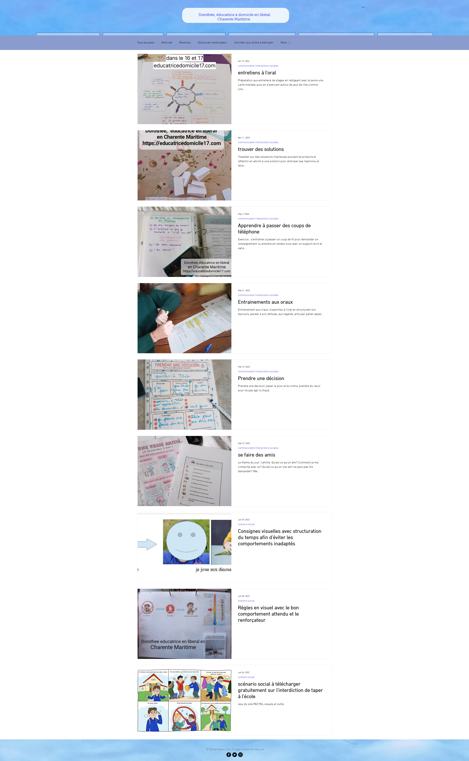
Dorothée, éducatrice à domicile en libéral (234, 15)
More (284, 42)
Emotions (185, 42)
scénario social (246, 524)
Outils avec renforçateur (212, 42)
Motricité (166, 42)
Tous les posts (145, 42)
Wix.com (259, 749)
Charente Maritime (234, 19)
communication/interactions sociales (258, 66)
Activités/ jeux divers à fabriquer (253, 42)
